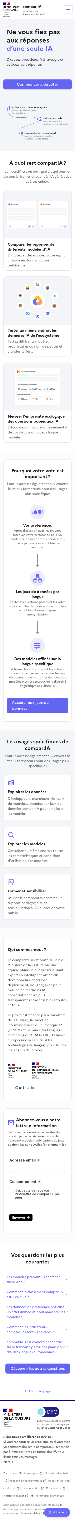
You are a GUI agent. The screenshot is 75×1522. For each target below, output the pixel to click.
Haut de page (40, 1391)
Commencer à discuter (37, 84)
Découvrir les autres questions (37, 1368)
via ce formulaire (40, 1452)
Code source (53, 1488)
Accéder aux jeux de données (30, 705)
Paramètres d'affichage (50, 1496)
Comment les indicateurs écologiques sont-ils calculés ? (30, 1329)
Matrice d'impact (13, 1496)
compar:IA (31, 6)
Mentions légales (29, 1473)
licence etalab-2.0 (31, 1513)
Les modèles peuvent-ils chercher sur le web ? (33, 1279)
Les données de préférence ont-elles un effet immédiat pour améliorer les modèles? (36, 1311)
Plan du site (10, 1473)
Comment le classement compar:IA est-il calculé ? (35, 1294)
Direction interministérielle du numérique (33, 1022)
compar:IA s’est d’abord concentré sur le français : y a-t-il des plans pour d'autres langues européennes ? (36, 1346)
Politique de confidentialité (25, 1481)
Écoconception (30, 1488)
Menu (68, 9)
